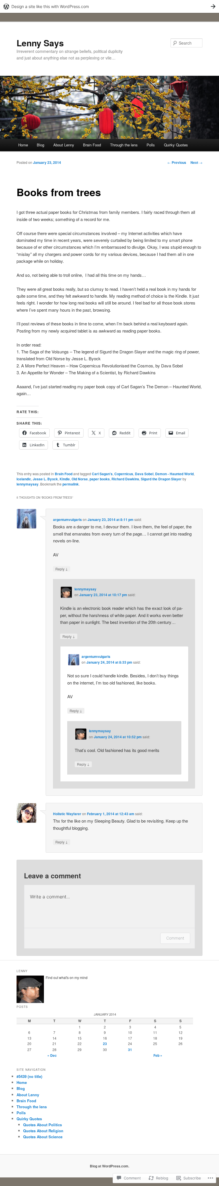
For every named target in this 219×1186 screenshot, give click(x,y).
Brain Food (92, 145)
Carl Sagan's (102, 473)
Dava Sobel (144, 473)
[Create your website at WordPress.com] (109, 6)
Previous (176, 162)
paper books (100, 478)
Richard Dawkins (125, 478)
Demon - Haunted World (174, 473)
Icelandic (24, 478)
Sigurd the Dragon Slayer (161, 478)
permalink (70, 484)
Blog (40, 145)
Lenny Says (40, 43)
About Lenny (63, 145)
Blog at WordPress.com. (109, 1166)
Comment (175, 938)
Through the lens (124, 145)
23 (105, 1043)
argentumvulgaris (67, 519)
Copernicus (123, 473)
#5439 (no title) (29, 1076)
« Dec (52, 1055)
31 (130, 1049)
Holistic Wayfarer (67, 813)
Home (23, 145)
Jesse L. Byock (45, 478)
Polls (151, 145)
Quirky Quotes (176, 145)
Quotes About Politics (42, 1124)
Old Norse (80, 478)
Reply (61, 568)
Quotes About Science (42, 1136)
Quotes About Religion (43, 1130)
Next (196, 162)
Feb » (157, 1055)
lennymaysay (27, 484)
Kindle (65, 478)
